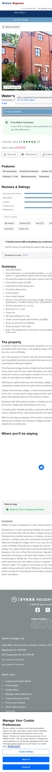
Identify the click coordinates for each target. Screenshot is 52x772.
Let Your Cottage (21, 20)
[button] (6, 61)
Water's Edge (13, 96)
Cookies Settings (26, 752)
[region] (26, 742)
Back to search (13, 27)
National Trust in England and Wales (27, 509)
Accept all (26, 767)
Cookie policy (14, 746)
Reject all (26, 759)
